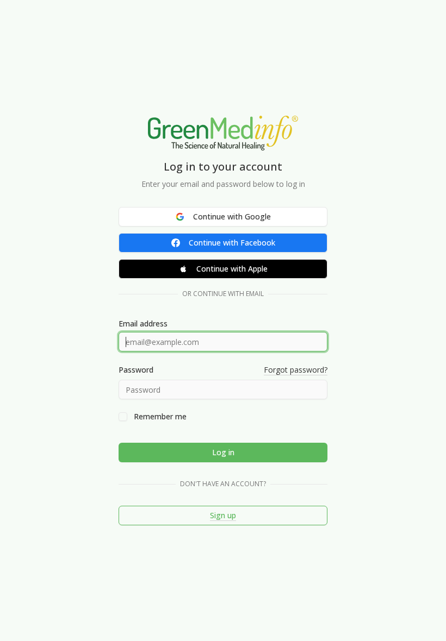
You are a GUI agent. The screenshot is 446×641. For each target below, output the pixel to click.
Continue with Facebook (232, 242)
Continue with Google (232, 216)
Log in (223, 452)
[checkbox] (123, 416)
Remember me (160, 416)
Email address (143, 324)
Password (136, 370)
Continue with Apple (232, 268)
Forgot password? (295, 370)
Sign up (223, 515)
